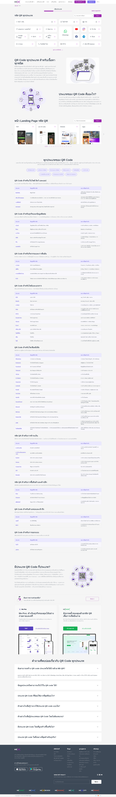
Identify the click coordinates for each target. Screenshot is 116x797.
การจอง (17, 265)
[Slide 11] (68, 146)
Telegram (18, 370)
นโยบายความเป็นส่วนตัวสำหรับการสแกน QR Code (84, 762)
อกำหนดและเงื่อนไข (84, 758)
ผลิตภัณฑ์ (18, 502)
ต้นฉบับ (17, 301)
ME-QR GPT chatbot (59, 758)
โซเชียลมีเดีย (76, 170)
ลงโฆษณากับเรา (58, 760)
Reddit (17, 389)
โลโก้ (17, 544)
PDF (17, 297)
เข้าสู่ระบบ (91, 1)
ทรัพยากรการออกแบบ (71, 174)
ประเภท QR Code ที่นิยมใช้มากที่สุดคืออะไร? (36, 696)
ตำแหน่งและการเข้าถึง (58, 174)
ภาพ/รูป (17, 305)
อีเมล (17, 229)
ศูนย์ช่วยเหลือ (96, 764)
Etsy (17, 493)
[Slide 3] (51, 146)
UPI (16, 470)
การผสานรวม (70, 762)
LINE (17, 422)
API (55, 754)
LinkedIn (18, 385)
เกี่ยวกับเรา (69, 751)
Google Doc (19, 317)
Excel (17, 325)
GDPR (80, 769)
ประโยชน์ (56, 751)
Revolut (18, 475)
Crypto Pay (18, 466)
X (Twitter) (18, 378)
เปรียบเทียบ (53, 1)
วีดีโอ (94, 758)
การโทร (17, 233)
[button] (98, 2)
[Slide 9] (64, 146)
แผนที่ (17, 520)
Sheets (17, 321)
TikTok (17, 374)
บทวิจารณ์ (69, 766)
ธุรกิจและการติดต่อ (42, 170)
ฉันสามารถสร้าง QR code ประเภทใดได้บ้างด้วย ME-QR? (41, 668)
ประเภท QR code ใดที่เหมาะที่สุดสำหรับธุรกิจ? (37, 737)
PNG (17, 309)
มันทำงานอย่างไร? (96, 10)
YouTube (18, 393)
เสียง (17, 337)
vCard (17, 225)
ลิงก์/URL (18, 192)
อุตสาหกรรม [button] (62, 1)
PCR (17, 278)
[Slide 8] (62, 146)
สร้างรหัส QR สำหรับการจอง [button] (42, 628)
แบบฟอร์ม (18, 246)
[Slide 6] (58, 146)
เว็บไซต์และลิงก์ (31, 170)
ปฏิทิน (17, 269)
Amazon (18, 497)
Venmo (17, 462)
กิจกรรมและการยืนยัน (54, 170)
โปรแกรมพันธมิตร (58, 756)
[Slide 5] (55, 146)
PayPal (17, 457)
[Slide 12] (70, 146)
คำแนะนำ (95, 754)
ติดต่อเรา (92, 598)
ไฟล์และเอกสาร (66, 170)
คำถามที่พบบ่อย (97, 751)
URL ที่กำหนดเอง (20, 197)
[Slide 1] (46, 146)
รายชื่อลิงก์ (18, 202)
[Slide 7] (60, 146)
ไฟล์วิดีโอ (18, 333)
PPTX (17, 313)
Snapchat (18, 382)
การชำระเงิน (85, 170)
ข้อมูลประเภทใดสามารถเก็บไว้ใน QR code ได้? (37, 685)
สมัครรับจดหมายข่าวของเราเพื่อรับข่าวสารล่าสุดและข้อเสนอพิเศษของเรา (71, 776)
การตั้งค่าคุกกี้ (82, 766)
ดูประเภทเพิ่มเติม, (57, 49)
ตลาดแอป (18, 206)
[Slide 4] (53, 146)
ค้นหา (97, 15)
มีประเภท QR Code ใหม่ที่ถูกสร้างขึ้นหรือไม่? (36, 727)
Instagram (18, 362)
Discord (18, 406)
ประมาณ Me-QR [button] (29, 1)
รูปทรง (17, 549)
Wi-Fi (17, 525)
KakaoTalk (18, 417)
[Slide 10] (66, 146)
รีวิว (16, 242)
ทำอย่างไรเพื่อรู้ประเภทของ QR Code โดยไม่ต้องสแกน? (41, 716)
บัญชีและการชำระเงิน (84, 751)
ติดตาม (96, 781)
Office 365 (18, 329)
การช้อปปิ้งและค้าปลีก (45, 174)
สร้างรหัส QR (79, 1)
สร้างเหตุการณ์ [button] (70, 628)
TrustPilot (69, 764)
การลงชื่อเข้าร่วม (20, 273)
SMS (17, 237)
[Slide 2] (49, 146)
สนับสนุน (70, 1)
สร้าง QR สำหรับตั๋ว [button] (86, 628)
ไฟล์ (17, 340)
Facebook (18, 366)
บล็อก (94, 756)
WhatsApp (18, 358)
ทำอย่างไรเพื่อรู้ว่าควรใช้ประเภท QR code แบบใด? (39, 706)
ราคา (48, 1)
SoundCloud (19, 401)
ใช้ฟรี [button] (26, 628)
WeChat (18, 411)
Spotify (17, 397)
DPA (80, 771)
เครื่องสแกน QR (40, 1)
